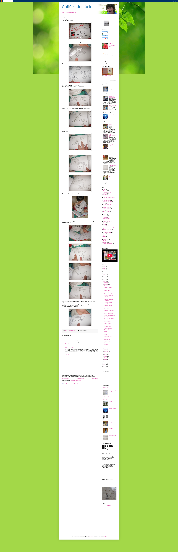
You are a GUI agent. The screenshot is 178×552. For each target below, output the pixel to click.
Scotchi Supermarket (108, 292)
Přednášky (105, 225)
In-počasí (109, 505)
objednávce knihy (107, 75)
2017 (104, 274)
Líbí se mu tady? (107, 333)
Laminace (105, 215)
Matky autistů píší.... (107, 218)
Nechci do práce (107, 316)
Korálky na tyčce (107, 339)
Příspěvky (106, 54)
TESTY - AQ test (106, 387)
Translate (111, 63)
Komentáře (106, 56)
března (105, 357)
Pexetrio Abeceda (107, 290)
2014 (104, 279)
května (105, 354)
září (105, 348)
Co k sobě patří (107, 346)
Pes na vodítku (107, 341)
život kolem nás (107, 19)
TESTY (104, 236)
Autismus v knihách (111, 125)
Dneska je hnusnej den (108, 308)
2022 (104, 268)
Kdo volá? (106, 342)
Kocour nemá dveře (108, 336)
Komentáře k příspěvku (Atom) (75, 380)
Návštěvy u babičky (108, 305)
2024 (104, 266)
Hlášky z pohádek (107, 323)
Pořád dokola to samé (108, 307)
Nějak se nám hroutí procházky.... (112, 97)
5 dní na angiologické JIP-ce (112, 135)
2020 (104, 269)
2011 (104, 364)
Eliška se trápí (106, 396)
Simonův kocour (107, 337)
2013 (104, 281)
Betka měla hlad (107, 303)
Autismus (105, 190)
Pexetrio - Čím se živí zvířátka (109, 315)
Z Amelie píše (105, 239)
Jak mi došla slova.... (111, 176)
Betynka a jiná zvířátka (107, 196)
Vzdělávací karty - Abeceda (109, 318)
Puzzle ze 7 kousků (108, 288)
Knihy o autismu (106, 211)
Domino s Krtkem (107, 329)
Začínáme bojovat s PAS (107, 243)
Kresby (104, 214)
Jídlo (104, 210)
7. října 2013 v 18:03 (72, 339)
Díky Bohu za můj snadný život (112, 391)
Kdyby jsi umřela (107, 321)
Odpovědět (67, 343)
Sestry (104, 230)
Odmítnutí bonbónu (111, 145)
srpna (105, 349)
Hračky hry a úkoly (106, 200)
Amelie (111, 43)
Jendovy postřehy (106, 208)
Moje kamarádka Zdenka (108, 220)
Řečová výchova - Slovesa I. (109, 293)
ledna (105, 361)
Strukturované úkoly (107, 232)
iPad (104, 203)
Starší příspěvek (95, 378)
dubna (105, 356)
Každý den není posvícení (109, 310)
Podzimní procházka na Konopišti (108, 300)
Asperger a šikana (112, 114)
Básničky (105, 194)
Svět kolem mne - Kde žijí (109, 324)
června (105, 352)
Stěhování (105, 399)
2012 (104, 363)
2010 (104, 366)
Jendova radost (106, 207)
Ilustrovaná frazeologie (107, 201)
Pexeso (105, 334)
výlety (104, 237)
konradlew (91, 536)
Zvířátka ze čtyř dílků (108, 287)
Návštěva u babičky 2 (108, 302)
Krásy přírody (105, 212)
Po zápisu (111, 428)
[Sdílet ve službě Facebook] (84, 330)
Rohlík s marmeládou (111, 156)
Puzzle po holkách (107, 326)
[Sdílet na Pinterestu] (86, 330)
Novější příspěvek (65, 378)
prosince (106, 282)
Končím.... (111, 401)
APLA (104, 189)
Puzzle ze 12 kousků (108, 328)
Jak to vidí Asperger (107, 205)
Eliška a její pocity (112, 165)
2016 (104, 276)
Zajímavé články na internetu (108, 245)
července (106, 351)
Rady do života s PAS (107, 229)
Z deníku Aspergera (107, 240)
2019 (104, 271)
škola (104, 235)
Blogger (104, 536)
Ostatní (104, 222)
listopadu (106, 284)
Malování (106, 344)
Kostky (105, 331)
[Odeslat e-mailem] (80, 330)
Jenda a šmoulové (112, 105)
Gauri (66, 339)
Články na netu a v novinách (108, 197)
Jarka (66, 347)
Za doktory (105, 242)
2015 (104, 277)
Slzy (110, 415)
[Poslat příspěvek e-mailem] (78, 330)
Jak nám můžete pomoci (107, 204)
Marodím (105, 217)
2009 (104, 367)
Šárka (104, 233)
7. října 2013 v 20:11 (72, 347)
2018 (104, 273)
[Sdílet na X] (83, 330)
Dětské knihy (67, 332)
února (105, 359)
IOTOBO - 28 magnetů (108, 313)
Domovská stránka (80, 378)
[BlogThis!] (82, 330)
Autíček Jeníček (76, 6)
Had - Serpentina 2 (107, 320)
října (105, 285)
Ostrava (104, 224)
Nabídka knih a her (106, 221)
